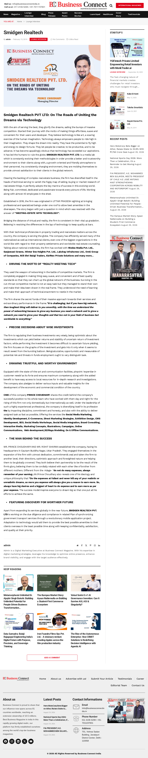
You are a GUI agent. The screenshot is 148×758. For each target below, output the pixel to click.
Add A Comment (52, 657)
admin (8, 39)
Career (140, 678)
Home (42, 678)
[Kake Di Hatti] (117, 97)
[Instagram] (11, 741)
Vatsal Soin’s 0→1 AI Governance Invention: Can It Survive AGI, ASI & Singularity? (85, 600)
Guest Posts (64, 14)
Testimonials (134, 14)
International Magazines (129, 5)
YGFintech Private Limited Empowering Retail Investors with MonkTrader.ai (126, 64)
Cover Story (118, 14)
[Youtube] (31, 741)
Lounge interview (29, 14)
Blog (43, 14)
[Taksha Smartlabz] (117, 111)
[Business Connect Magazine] (78, 5)
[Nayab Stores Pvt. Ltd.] (117, 124)
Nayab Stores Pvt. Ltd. (135, 122)
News (6, 14)
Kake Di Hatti (132, 94)
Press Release (52, 14)
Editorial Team (119, 685)
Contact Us (138, 685)
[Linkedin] (18, 741)
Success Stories (78, 14)
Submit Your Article (102, 678)
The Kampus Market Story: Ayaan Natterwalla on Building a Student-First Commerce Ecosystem (52, 600)
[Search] (111, 5)
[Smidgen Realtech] (52, 106)
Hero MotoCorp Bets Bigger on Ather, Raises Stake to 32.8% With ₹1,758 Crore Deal (127, 149)
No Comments (58, 39)
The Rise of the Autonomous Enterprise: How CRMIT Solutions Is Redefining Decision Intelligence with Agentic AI (85, 640)
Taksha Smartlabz (135, 107)
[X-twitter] (24, 741)
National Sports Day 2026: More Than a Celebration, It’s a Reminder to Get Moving (126, 161)
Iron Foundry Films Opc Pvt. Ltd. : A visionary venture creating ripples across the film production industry (50, 638)
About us (56, 678)
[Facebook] (5, 741)
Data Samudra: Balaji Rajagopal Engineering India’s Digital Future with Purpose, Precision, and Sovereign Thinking (18, 640)
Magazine (15, 14)
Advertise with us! (76, 678)
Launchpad (95, 14)
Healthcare (108, 14)
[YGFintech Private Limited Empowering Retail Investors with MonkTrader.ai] (127, 47)
